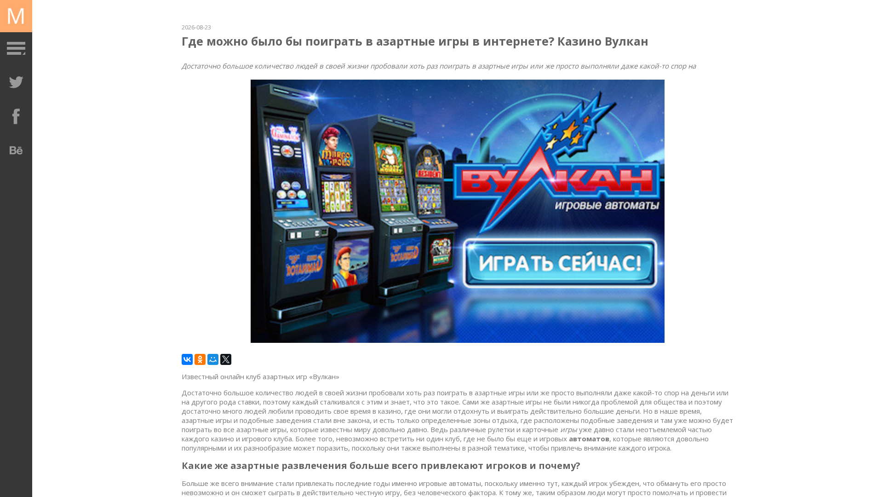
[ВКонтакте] (187, 359)
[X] (225, 359)
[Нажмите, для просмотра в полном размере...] (458, 340)
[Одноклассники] (200, 359)
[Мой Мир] (212, 359)
